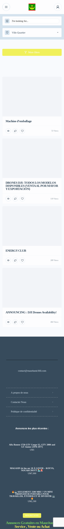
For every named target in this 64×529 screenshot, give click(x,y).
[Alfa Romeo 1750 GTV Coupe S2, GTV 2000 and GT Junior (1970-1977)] (32, 438)
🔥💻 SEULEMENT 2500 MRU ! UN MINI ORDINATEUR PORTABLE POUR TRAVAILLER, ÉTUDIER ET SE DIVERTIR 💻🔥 (32, 495)
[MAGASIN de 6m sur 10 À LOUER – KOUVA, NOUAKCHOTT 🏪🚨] (32, 462)
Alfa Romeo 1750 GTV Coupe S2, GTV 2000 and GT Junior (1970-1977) (32, 446)
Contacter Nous (18, 402)
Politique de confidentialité (24, 411)
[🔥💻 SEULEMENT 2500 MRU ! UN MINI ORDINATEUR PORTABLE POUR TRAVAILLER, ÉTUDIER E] (32, 485)
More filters (34, 52)
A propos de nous (19, 392)
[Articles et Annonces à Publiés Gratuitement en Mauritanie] (32, 7)
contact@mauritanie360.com (32, 370)
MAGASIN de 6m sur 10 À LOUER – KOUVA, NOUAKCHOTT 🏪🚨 (32, 469)
